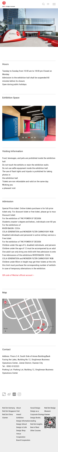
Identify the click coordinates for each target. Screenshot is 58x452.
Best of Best (34, 427)
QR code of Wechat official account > (18, 275)
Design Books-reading (35, 419)
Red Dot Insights (36, 424)
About (18, 408)
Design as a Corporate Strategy (37, 412)
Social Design (35, 408)
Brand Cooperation (23, 440)
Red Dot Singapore (9, 411)
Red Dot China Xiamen (7, 416)
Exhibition (20, 418)
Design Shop (20, 431)
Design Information (23, 421)
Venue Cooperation (20, 435)
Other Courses (35, 431)
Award (18, 414)
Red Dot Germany (8, 408)
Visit (18, 411)
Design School (21, 424)
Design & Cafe (21, 427)
